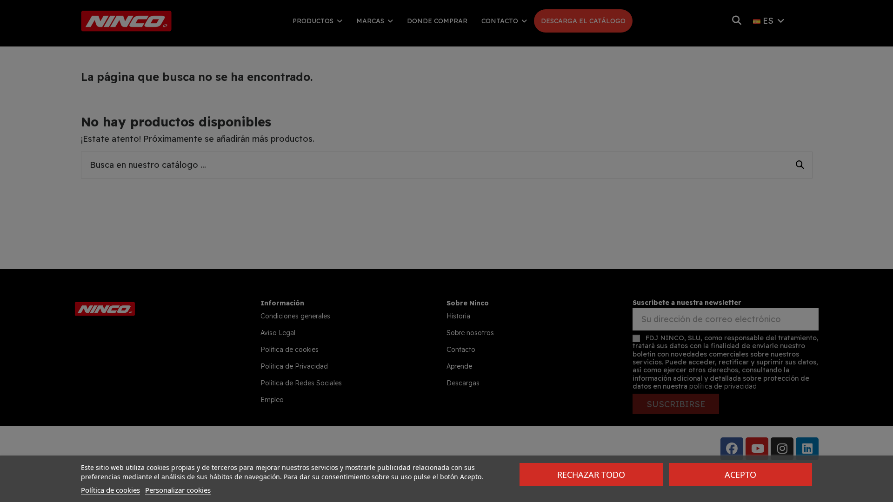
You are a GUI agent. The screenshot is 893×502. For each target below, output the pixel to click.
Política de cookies (110, 490)
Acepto (740, 474)
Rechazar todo (591, 474)
